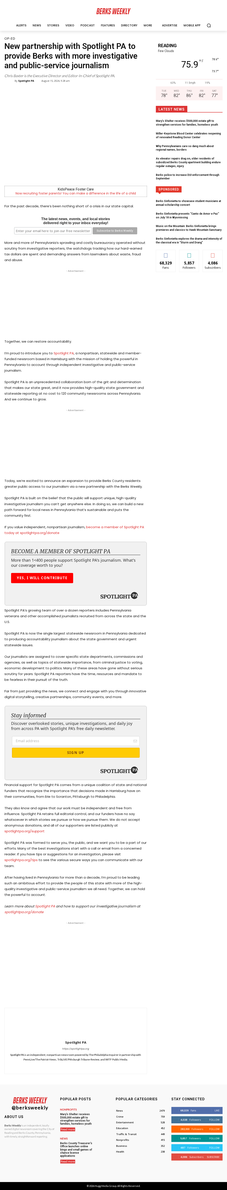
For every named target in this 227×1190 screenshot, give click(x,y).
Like (165, 253)
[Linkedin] (89, 996)
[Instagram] (75, 1066)
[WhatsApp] (78, 996)
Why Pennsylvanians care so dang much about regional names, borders (185, 148)
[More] (120, 996)
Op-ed (9, 38)
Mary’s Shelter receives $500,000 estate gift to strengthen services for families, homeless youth (76, 1119)
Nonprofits (68, 1109)
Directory (198, 189)
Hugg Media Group (105, 1185)
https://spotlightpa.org (75, 1048)
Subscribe (213, 253)
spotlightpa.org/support (24, 831)
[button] (209, 25)
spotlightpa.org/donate (23, 912)
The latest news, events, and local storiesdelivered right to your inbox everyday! (75, 221)
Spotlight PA (26, 80)
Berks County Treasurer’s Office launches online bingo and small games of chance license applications (76, 1150)
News (64, 1138)
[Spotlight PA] (12, 81)
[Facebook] (58, 996)
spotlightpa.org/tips (21, 860)
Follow (189, 253)
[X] (68, 996)
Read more (68, 1129)
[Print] (109, 996)
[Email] (99, 996)
